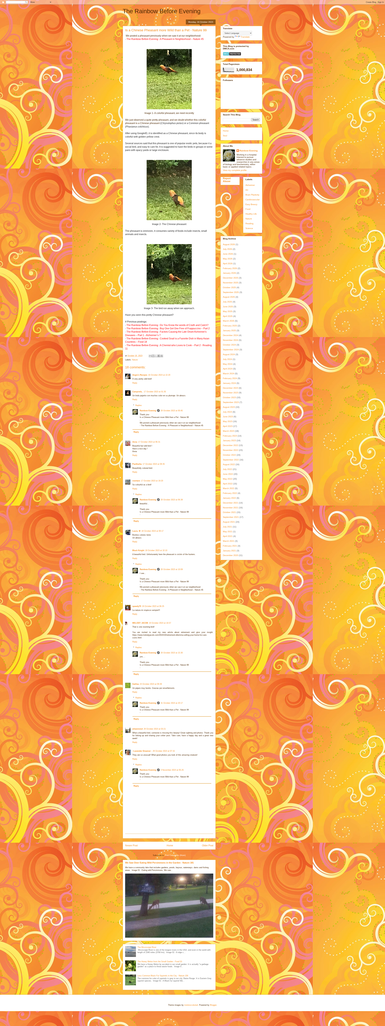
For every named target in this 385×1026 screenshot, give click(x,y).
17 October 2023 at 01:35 (155, 392)
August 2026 (229, 244)
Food (247, 209)
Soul (225, 135)
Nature (135, 360)
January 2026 (229, 273)
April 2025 (228, 316)
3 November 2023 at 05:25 (172, 770)
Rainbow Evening (148, 410)
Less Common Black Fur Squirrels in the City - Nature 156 (162, 976)
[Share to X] (155, 355)
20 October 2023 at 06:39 (172, 500)
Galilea (135, 684)
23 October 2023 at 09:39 (151, 684)
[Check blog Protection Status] (232, 55)
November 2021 (230, 507)
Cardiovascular (252, 199)
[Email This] (150, 355)
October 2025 (229, 287)
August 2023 (229, 407)
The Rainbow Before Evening (161, 11)
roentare (136, 481)
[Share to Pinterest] (161, 355)
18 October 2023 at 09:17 (152, 531)
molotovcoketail (191, 1005)
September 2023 (231, 402)
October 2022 (229, 455)
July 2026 (227, 249)
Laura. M (136, 531)
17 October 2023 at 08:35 (154, 464)
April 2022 (228, 483)
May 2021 (227, 531)
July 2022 (227, 469)
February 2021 (230, 546)
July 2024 (227, 359)
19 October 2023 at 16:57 (160, 623)
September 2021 (231, 517)
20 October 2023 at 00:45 (172, 410)
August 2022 (229, 464)
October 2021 (229, 512)
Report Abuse (227, 180)
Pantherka (137, 464)
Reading (249, 223)
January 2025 (229, 330)
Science (249, 228)
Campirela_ (137, 392)
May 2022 (227, 479)
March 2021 (228, 541)
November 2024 (230, 340)
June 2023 (228, 416)
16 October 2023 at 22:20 (159, 375)
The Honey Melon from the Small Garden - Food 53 (159, 961)
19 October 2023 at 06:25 (153, 606)
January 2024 (229, 383)
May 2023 (227, 421)
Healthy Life (251, 214)
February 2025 (230, 325)
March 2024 (228, 373)
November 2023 (230, 392)
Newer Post (131, 845)
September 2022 (231, 460)
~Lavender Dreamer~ (142, 751)
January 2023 (229, 440)
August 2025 (229, 297)
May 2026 (227, 258)
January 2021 (229, 550)
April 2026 (228, 263)
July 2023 (227, 412)
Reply (134, 383)
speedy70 (136, 606)
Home (170, 845)
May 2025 (227, 311)
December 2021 (230, 503)
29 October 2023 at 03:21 (155, 729)
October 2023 (229, 397)
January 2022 (229, 498)
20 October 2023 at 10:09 (172, 569)
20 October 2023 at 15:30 (172, 653)
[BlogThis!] (153, 355)
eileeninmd (137, 729)
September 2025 (231, 292)
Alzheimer (250, 185)
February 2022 (230, 493)
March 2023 (228, 431)
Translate (245, 37)
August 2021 (229, 522)
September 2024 (231, 349)
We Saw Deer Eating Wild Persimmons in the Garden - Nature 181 (159, 862)
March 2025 (228, 321)
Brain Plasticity (252, 195)
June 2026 (228, 254)
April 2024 (228, 368)
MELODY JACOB (140, 623)
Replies (138, 405)
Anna (134, 442)
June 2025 (228, 306)
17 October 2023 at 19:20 (152, 481)
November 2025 (230, 282)
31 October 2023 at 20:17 (172, 703)
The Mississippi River (146, 947)
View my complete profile (235, 170)
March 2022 (228, 488)
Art (246, 190)
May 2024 (227, 364)
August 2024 (229, 354)
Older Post (207, 845)
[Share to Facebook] (158, 355)
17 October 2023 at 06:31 (149, 442)
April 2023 (228, 426)
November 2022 (230, 450)
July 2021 (227, 526)
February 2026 (230, 268)
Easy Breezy (251, 204)
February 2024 (230, 378)
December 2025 (230, 278)
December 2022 (230, 445)
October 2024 (229, 345)
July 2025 (227, 302)
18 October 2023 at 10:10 (156, 550)
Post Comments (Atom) (175, 855)
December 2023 (230, 388)
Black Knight (138, 550)
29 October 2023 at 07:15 (164, 751)
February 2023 (230, 436)
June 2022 (228, 474)
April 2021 (228, 536)
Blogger (213, 1005)
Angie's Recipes (139, 375)
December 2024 (230, 335)
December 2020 (230, 555)
